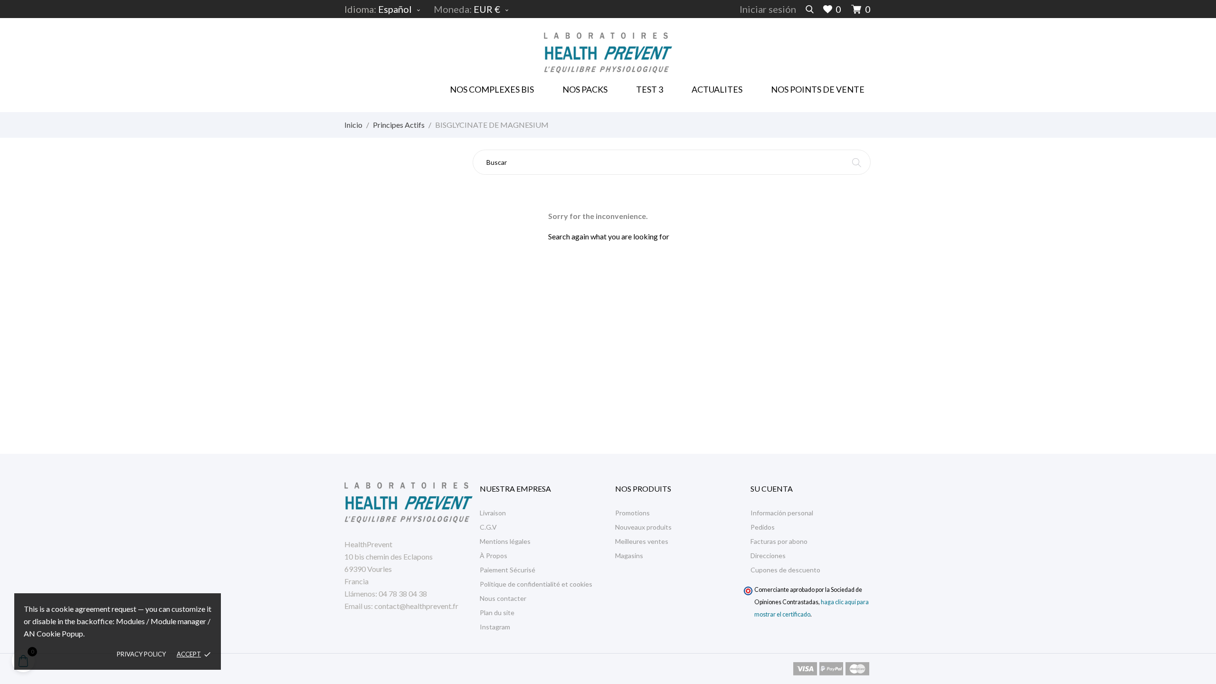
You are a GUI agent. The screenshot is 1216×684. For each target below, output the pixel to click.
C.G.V (488, 527)
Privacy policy (141, 654)
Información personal (781, 513)
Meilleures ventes (641, 541)
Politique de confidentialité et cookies (536, 584)
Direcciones (768, 555)
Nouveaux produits (643, 527)
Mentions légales (505, 541)
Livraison (493, 513)
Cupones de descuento (785, 570)
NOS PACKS (586, 86)
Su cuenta (771, 488)
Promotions (632, 513)
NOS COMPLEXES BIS (492, 89)
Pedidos (762, 527)
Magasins (629, 555)
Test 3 (649, 89)
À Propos (493, 555)
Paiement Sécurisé (507, 570)
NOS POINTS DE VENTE (817, 89)
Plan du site (497, 612)
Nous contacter (503, 598)
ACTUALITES (717, 89)
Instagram (495, 627)
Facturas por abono (779, 541)
